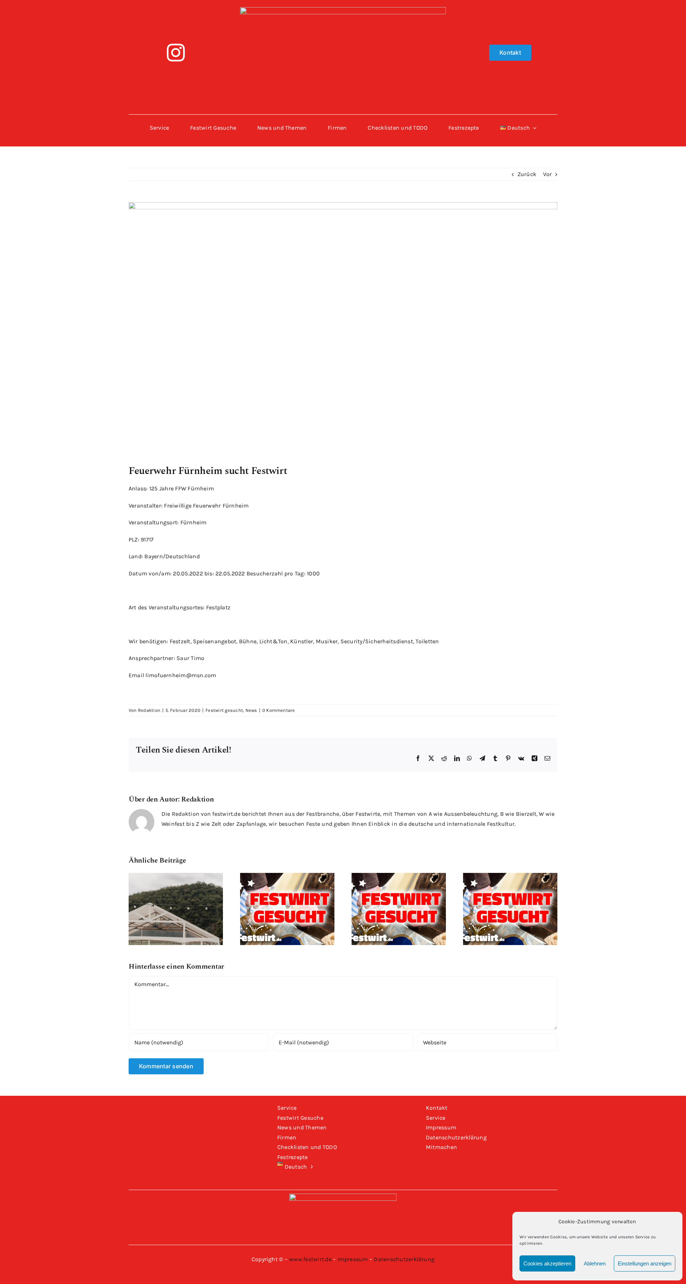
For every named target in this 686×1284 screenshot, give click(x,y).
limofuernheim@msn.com (180, 675)
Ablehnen (595, 1263)
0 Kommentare (278, 710)
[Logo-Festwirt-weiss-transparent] (343, 9)
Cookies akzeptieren (547, 1263)
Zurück (526, 174)
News (251, 710)
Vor (547, 174)
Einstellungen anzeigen (644, 1263)
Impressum (353, 1259)
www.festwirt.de (310, 1259)
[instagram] (176, 52)
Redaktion (149, 710)
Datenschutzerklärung (404, 1259)
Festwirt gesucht (224, 710)
